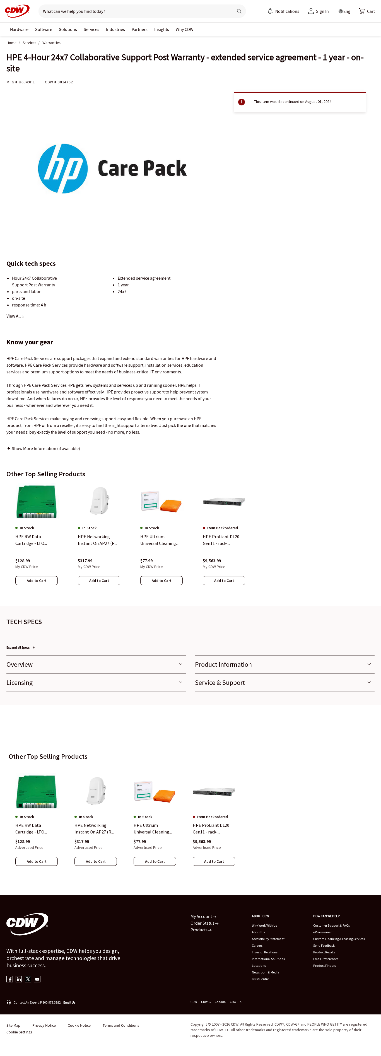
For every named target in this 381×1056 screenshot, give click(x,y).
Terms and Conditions (121, 1025)
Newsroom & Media (265, 972)
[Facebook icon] (9, 979)
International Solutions (268, 959)
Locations (259, 965)
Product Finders (324, 965)
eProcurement (323, 932)
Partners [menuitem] (140, 29)
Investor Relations (265, 952)
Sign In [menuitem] (322, 11)
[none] (19, 29)
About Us (258, 932)
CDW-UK (236, 1002)
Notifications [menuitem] (287, 11)
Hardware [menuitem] (19, 29)
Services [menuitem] (91, 29)
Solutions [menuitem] (68, 29)
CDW (194, 1002)
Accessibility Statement (268, 939)
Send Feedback (324, 945)
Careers (257, 945)
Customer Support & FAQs (331, 925)
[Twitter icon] (28, 979)
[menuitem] (270, 11)
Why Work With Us (264, 925)
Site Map (13, 1025)
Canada (220, 1002)
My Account (202, 916)
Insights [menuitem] (161, 29)
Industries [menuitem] (115, 29)
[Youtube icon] (37, 979)
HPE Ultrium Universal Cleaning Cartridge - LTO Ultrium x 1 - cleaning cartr (154, 828)
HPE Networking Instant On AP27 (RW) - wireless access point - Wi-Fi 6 (95, 828)
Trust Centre (260, 979)
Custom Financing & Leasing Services (339, 939)
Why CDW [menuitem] (185, 29)
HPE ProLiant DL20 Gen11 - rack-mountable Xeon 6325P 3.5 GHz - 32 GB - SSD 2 (213, 828)
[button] (367, 11)
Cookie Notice (79, 1025)
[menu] (283, 11)
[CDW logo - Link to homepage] (16, 11)
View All (13, 316)
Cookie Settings (19, 1032)
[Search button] (239, 11)
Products (199, 929)
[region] (190, 540)
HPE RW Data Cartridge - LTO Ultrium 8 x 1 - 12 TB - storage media (35, 828)
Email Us (69, 1002)
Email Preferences (325, 959)
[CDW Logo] (16, 11)
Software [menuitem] (43, 29)
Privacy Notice (44, 1025)
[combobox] (133, 11)
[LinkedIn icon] (19, 979)
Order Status (203, 923)
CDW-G (206, 1002)
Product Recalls (324, 952)
